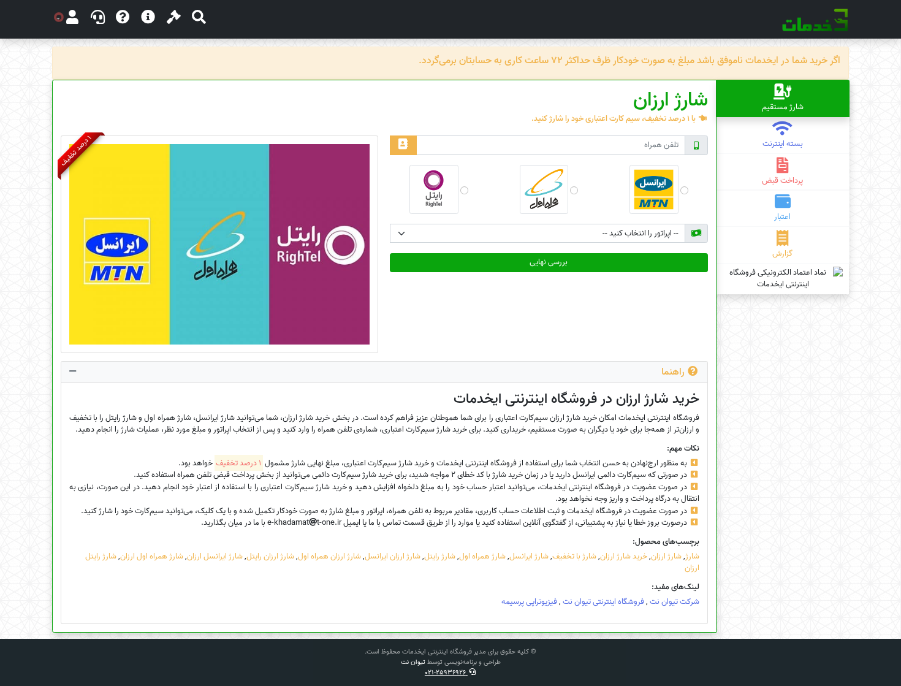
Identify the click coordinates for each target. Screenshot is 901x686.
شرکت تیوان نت (674, 601)
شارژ (692, 556)
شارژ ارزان (666, 556)
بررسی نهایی (549, 262)
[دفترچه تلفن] (403, 144)
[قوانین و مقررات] (173, 19)
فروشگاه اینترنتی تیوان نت (603, 601)
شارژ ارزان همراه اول (329, 556)
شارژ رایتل (439, 556)
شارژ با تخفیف (574, 556)
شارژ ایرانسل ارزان (215, 556)
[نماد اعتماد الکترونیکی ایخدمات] (783, 278)
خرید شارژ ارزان (623, 556)
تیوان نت (413, 662)
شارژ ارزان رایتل (270, 556)
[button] (198, 19)
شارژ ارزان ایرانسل (392, 556)
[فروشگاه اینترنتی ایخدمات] (815, 19)
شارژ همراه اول (482, 556)
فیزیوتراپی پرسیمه (529, 601)
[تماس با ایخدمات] (97, 19)
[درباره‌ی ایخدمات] (148, 19)
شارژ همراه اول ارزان (151, 556)
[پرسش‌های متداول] (122, 19)
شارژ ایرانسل (529, 556)
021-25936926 (446, 672)
